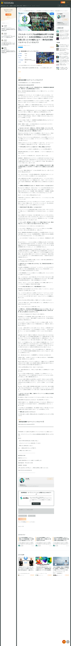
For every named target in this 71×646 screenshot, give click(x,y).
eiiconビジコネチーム (27, 45)
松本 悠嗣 (27, 478)
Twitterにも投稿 (32, 515)
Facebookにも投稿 (23, 515)
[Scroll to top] (68, 641)
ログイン (28, 521)
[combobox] (64, 6)
